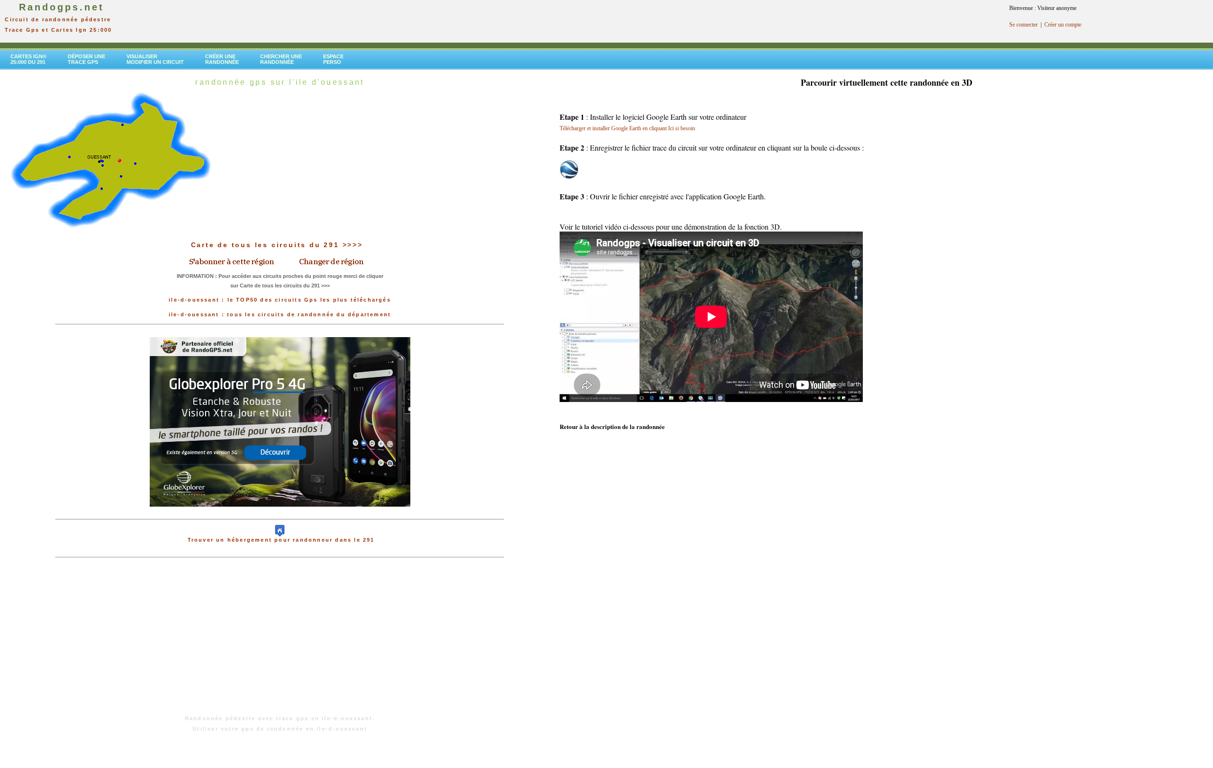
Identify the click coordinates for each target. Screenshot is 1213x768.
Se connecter (1023, 24)
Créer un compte (1062, 24)
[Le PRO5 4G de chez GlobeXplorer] (280, 514)
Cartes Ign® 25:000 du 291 (28, 59)
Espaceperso (333, 59)
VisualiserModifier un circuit (155, 59)
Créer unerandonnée (222, 59)
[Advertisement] (280, 641)
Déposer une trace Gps (86, 59)
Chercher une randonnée (281, 59)
